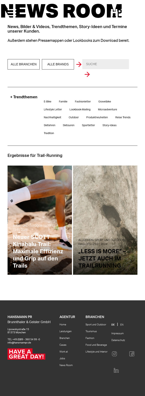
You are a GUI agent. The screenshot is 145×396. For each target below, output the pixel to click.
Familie (63, 101)
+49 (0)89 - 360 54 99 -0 (26, 339)
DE (113, 325)
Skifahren (49, 125)
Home (62, 325)
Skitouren (68, 125)
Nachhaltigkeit (52, 117)
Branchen (64, 338)
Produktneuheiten (97, 117)
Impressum (117, 333)
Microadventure (107, 109)
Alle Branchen (24, 64)
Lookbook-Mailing (79, 109)
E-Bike (47, 101)
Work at (63, 352)
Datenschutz (118, 340)
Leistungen (65, 331)
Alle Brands (58, 64)
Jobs (62, 358)
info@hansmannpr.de (19, 343)
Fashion (90, 338)
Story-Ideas (109, 125)
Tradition (49, 133)
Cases (62, 345)
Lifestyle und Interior (96, 352)
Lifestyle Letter (53, 109)
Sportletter (88, 125)
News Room (66, 365)
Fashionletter (83, 101)
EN (121, 325)
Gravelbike (104, 101)
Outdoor (74, 117)
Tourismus (91, 331)
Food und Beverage (96, 345)
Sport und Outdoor (96, 325)
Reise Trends (122, 117)
